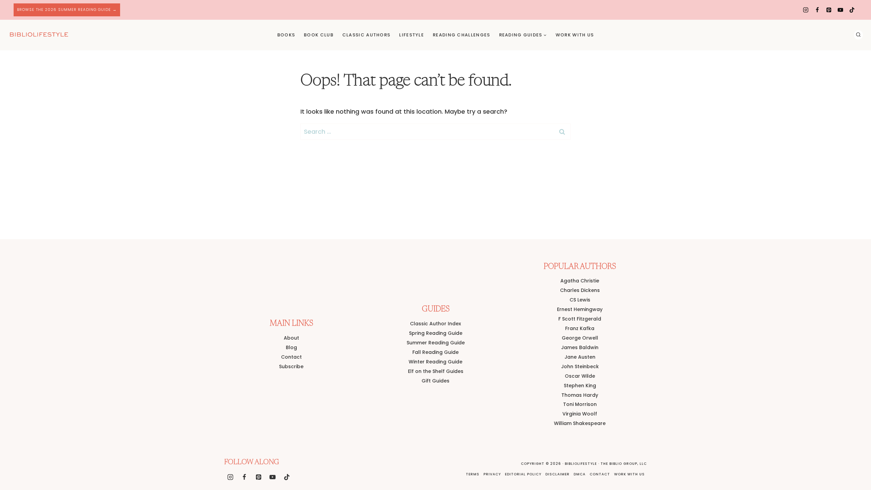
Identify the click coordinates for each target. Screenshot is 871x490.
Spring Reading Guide (435, 333)
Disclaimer (557, 474)
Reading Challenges (461, 35)
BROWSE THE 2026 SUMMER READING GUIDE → (67, 9)
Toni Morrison (580, 404)
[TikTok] (852, 9)
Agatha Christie (579, 280)
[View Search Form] (858, 34)
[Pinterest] (828, 9)
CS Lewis (580, 299)
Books (286, 35)
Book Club (318, 35)
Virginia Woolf (579, 413)
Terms (472, 474)
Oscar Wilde (580, 376)
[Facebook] (817, 9)
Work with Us (629, 474)
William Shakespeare (580, 423)
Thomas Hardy (579, 395)
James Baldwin (579, 347)
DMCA (580, 474)
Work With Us (575, 35)
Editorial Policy (523, 474)
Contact (291, 357)
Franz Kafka (579, 328)
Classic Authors (366, 35)
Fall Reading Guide (435, 352)
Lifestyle (411, 35)
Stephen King (580, 385)
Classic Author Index (435, 323)
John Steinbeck (580, 366)
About (291, 337)
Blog (291, 347)
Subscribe (291, 366)
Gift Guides (435, 380)
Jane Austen (579, 357)
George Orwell (580, 337)
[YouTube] (840, 9)
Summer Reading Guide (436, 342)
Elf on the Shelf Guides (435, 371)
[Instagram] (805, 9)
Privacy (492, 474)
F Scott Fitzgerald (579, 318)
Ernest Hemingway (580, 309)
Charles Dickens (580, 290)
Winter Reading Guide (435, 361)
